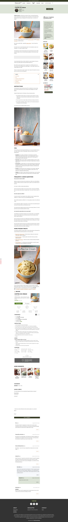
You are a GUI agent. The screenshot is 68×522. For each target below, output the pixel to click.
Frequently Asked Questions (19, 78)
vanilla (21, 321)
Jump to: (16, 74)
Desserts (21, 6)
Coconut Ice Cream (18, 236)
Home (15, 6)
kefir (46, 37)
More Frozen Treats (18, 80)
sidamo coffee (28, 43)
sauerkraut (48, 37)
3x (38, 314)
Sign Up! (29, 509)
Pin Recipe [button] (27, 303)
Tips (16, 77)
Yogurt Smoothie (18, 242)
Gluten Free (33, 3)
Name (15, 410)
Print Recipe (19, 303)
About (43, 509)
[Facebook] (46, 3)
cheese (45, 38)
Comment (16, 396)
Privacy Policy (15, 509)
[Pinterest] (48, 3)
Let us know (26, 360)
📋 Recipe (16, 81)
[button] (15, 300)
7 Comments (20, 11)
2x (37, 314)
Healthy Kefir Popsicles (19, 239)
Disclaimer (15, 512)
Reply (37, 429)
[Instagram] (50, 3)
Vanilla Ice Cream (31, 39)
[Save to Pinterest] (0, 260)
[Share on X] (0, 263)
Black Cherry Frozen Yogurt (19, 234)
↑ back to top (34, 500)
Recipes (18, 6)
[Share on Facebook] (0, 262)
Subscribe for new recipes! (48, 92)
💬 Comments (17, 82)
